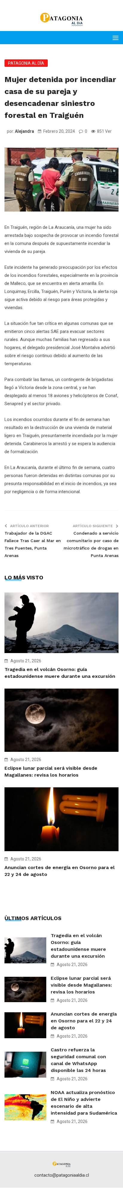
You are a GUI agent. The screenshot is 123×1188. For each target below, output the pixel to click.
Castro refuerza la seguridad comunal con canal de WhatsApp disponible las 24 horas (78, 1060)
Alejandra (24, 131)
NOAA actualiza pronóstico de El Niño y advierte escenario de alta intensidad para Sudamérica (84, 1103)
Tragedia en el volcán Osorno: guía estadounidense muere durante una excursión (78, 946)
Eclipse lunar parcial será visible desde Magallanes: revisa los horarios (81, 985)
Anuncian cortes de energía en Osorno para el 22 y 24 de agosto (84, 1020)
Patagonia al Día (26, 63)
